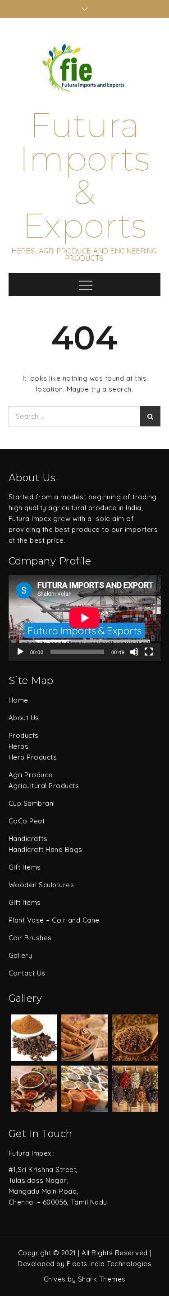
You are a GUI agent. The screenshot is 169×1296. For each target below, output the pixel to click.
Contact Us (27, 973)
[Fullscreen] (148, 651)
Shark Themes (102, 1279)
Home (18, 700)
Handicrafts (28, 838)
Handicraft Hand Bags (45, 849)
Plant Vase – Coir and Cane (54, 920)
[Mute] (134, 651)
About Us (24, 717)
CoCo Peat (27, 821)
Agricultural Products (44, 785)
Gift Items (25, 867)
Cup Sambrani (32, 803)
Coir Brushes (30, 937)
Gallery (20, 955)
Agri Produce (31, 774)
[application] (85, 618)
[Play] (20, 651)
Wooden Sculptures (41, 884)
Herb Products (33, 757)
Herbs (19, 746)
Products (24, 735)
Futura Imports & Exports (84, 175)
